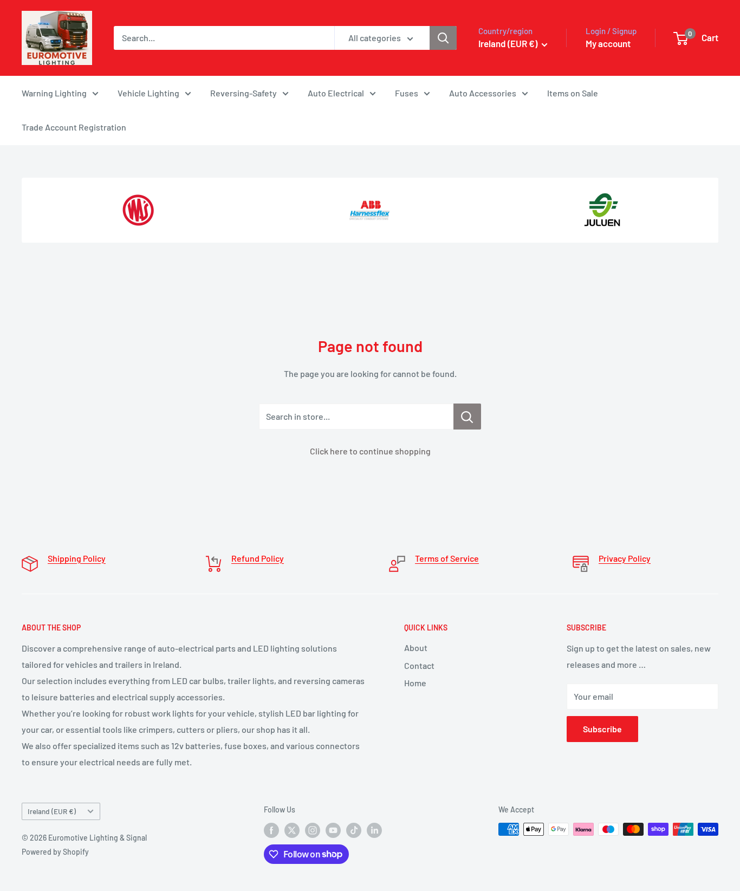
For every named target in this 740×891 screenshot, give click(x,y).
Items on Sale (572, 93)
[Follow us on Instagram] (312, 830)
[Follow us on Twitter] (292, 830)
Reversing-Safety (243, 93)
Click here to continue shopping (370, 451)
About (415, 647)
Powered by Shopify (55, 851)
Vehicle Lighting (148, 93)
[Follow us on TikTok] (353, 830)
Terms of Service (447, 558)
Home (415, 683)
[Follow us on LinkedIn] (374, 830)
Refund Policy (257, 558)
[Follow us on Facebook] (271, 830)
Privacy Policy (625, 558)
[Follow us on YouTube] (333, 830)
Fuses (406, 93)
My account (608, 43)
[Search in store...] (467, 417)
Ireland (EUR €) (52, 811)
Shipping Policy (77, 558)
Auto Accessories (482, 93)
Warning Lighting (54, 93)
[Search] (443, 38)
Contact (419, 665)
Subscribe (602, 729)
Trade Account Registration (74, 127)
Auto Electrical (336, 93)
